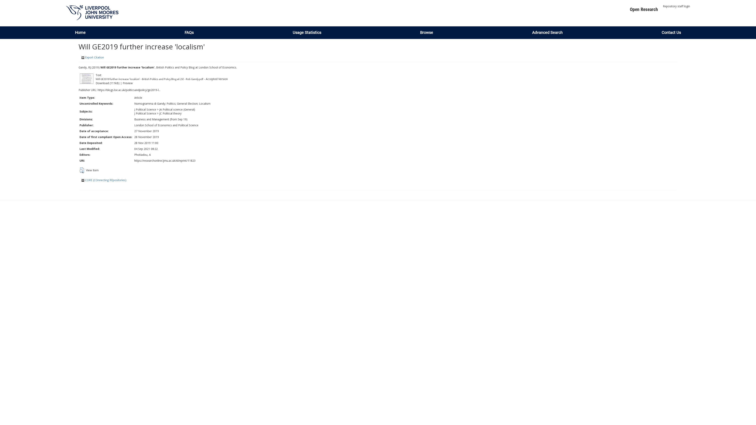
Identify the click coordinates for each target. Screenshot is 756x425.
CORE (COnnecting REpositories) (105, 180)
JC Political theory (170, 113)
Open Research (644, 9)
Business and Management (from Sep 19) (160, 119)
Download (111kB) (108, 83)
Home (80, 32)
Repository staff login (676, 6)
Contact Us (671, 32)
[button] (82, 170)
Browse (426, 32)
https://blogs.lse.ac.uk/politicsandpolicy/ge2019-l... (129, 90)
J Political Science (145, 109)
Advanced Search (547, 32)
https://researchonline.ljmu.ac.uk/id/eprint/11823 (164, 160)
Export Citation (94, 57)
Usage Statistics (307, 32)
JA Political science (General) (177, 109)
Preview (128, 83)
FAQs (189, 32)
